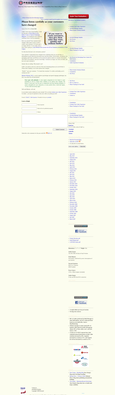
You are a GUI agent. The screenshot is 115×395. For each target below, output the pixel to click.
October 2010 (73, 187)
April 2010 (72, 198)
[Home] (30, 3)
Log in (83, 393)
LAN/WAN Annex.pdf (75, 242)
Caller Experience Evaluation (77, 62)
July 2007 (72, 217)
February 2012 (73, 169)
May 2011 (72, 176)
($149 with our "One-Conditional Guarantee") (76, 20)
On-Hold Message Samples (76, 28)
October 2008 (73, 209)
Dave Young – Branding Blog (77, 372)
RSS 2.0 (50, 133)
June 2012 (72, 163)
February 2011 (73, 180)
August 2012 (73, 159)
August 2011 (73, 170)
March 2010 (72, 200)
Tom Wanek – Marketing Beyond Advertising (80, 381)
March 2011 (72, 178)
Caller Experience (33, 97)
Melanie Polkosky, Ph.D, (28, 75)
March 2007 (72, 219)
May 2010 (72, 196)
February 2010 (73, 202)
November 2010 (73, 185)
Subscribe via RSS (74, 141)
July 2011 (72, 172)
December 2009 (73, 204)
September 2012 (73, 157)
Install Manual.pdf (74, 240)
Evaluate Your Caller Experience (77, 26)
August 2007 (73, 215)
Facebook (71, 129)
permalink (49, 97)
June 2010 (72, 195)
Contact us (72, 95)
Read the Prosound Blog (75, 139)
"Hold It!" (28, 97)
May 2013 (72, 156)
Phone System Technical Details (77, 30)
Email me (70, 125)
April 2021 (72, 154)
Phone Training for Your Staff (77, 50)
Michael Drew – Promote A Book (78, 376)
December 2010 (73, 183)
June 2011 (72, 174)
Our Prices (72, 41)
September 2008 (73, 211)
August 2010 (73, 191)
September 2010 (73, 189)
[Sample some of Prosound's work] (80, 356)
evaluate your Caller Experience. (59, 92)
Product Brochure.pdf (75, 238)
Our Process (72, 39)
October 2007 (73, 213)
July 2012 (72, 161)
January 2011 (73, 182)
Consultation (73, 61)
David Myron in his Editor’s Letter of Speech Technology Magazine (31, 35)
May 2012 (72, 165)
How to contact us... (74, 82)
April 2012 (72, 167)
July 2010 (72, 193)
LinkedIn (71, 131)
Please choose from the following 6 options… (33, 17)
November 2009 (73, 206)
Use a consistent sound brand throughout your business (54, 19)
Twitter (70, 133)
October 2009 (73, 208)
